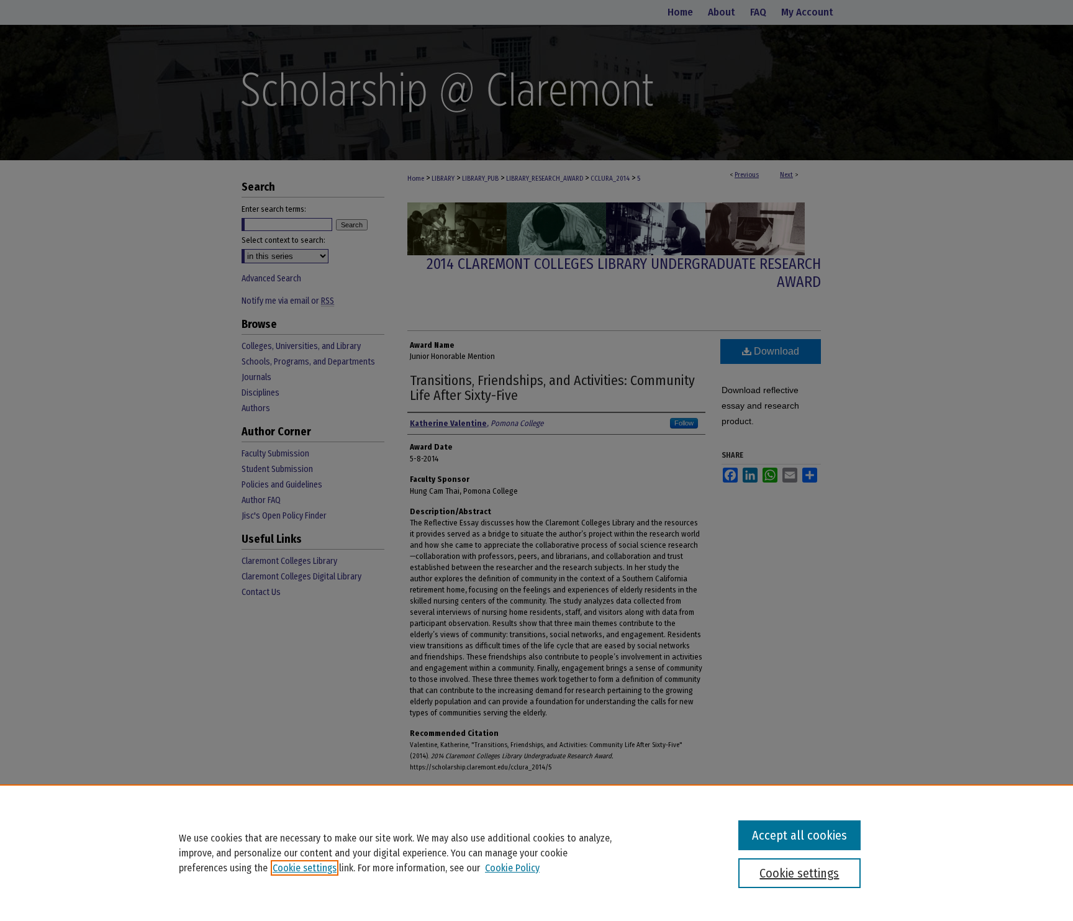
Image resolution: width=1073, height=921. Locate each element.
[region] (536, 852)
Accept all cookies (799, 835)
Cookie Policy (512, 868)
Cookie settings (305, 868)
